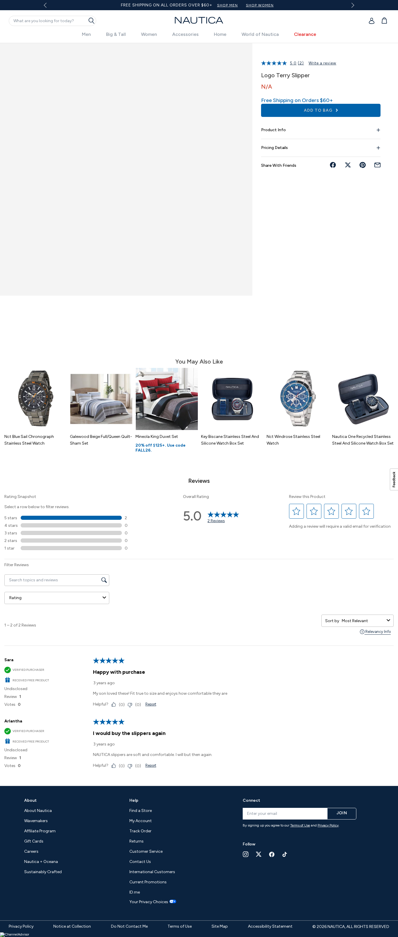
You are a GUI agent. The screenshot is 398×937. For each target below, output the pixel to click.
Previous (48, 7)
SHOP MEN (227, 5)
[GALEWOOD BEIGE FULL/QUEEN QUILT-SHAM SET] (101, 399)
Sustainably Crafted (43, 871)
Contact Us (140, 861)
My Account (140, 820)
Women (149, 34)
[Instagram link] (246, 854)
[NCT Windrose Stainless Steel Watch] (298, 399)
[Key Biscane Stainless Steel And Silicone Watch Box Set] (232, 399)
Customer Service (146, 851)
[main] (199, 411)
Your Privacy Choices (148, 902)
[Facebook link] (272, 854)
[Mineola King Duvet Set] (167, 399)
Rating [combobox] (15, 597)
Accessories (185, 34)
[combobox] (363, 620)
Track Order (140, 831)
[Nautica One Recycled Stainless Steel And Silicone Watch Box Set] (363, 399)
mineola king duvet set (156, 436)
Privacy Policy (328, 825)
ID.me (134, 892)
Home (220, 34)
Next (351, 5)
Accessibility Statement (270, 926)
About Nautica (38, 810)
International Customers (152, 871)
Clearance (305, 34)
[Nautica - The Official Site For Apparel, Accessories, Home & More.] (199, 20)
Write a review (322, 63)
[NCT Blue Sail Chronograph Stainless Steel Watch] (36, 399)
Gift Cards (33, 841)
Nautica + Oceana (41, 861)
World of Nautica (260, 34)
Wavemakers (36, 820)
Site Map (220, 926)
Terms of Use (300, 825)
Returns (136, 841)
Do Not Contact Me (129, 926)
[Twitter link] (259, 854)
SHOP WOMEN (260, 5)
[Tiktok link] (285, 854)
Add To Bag (319, 110)
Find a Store (140, 810)
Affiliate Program (40, 831)
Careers (31, 851)
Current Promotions (148, 882)
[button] (296, 511)
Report (150, 704)
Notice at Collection (72, 926)
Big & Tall (116, 34)
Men (86, 34)
